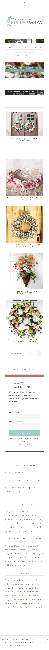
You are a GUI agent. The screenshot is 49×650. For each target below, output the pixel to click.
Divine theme (25, 640)
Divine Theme (28, 643)
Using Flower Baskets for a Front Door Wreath (24, 292)
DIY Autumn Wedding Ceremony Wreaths (24, 139)
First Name (14, 412)
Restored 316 (41, 640)
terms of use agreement (21, 603)
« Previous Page (16, 354)
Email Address (16, 421)
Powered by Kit (24, 444)
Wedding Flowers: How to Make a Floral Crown (24, 199)
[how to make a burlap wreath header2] (24, 70)
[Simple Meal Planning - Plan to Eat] (24, 42)
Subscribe (24, 433)
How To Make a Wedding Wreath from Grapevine (24, 246)
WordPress (27, 646)
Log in (37, 646)
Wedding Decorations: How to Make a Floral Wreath (24, 340)
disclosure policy (33, 599)
